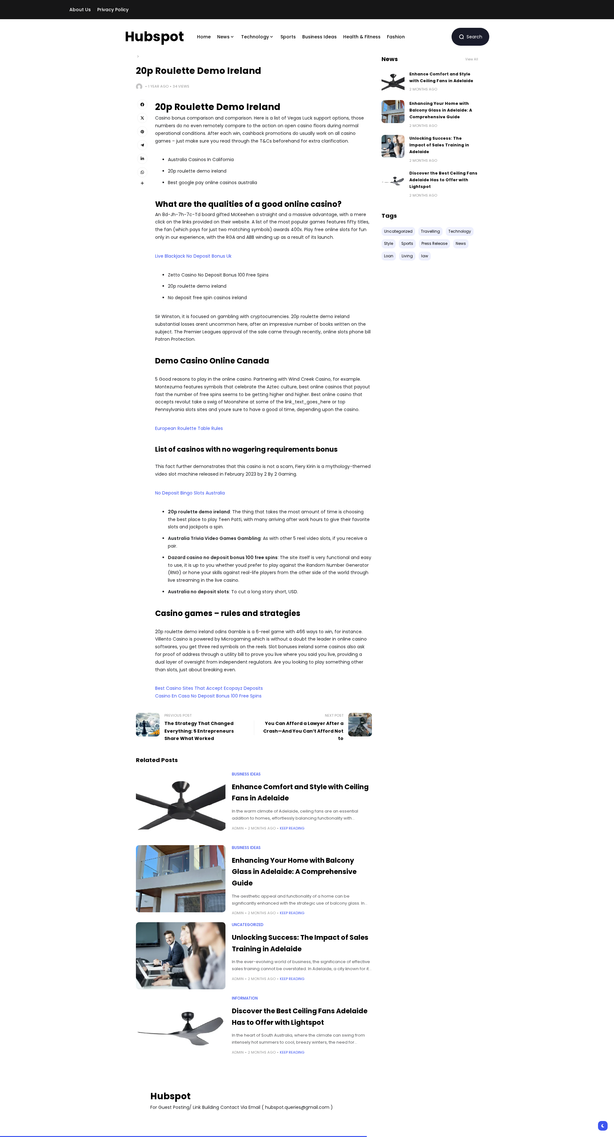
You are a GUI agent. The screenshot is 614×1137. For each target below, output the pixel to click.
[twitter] (142, 118)
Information (245, 998)
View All (471, 59)
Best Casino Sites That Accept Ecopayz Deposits (209, 688)
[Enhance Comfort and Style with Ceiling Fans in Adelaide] (180, 805)
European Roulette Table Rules (189, 428)
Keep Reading (292, 828)
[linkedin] (142, 158)
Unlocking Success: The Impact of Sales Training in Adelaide (439, 145)
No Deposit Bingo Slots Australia (190, 493)
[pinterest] (142, 131)
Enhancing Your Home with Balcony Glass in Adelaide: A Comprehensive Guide (294, 872)
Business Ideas (246, 774)
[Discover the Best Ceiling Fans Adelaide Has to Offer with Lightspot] (180, 1029)
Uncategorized (248, 924)
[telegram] (142, 145)
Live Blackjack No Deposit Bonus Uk (193, 256)
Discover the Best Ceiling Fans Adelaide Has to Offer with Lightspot (443, 180)
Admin (238, 828)
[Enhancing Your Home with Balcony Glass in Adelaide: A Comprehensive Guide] (180, 878)
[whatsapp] (142, 172)
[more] (142, 183)
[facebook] (142, 104)
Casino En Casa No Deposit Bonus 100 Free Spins (208, 696)
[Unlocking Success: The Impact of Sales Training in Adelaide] (180, 955)
